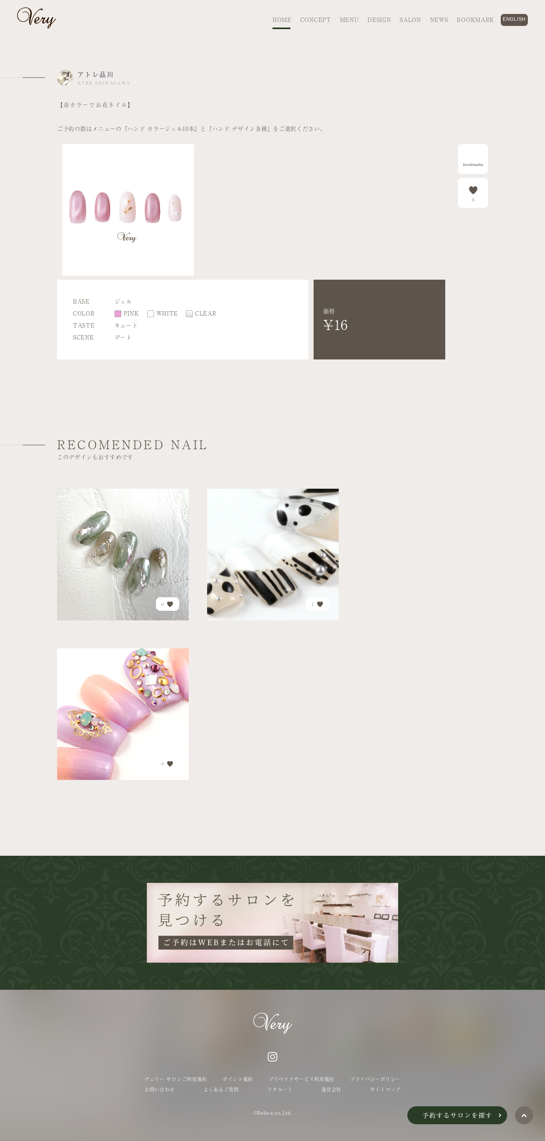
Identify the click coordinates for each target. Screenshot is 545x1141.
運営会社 (331, 1089)
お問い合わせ (159, 1089)
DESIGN (379, 20)
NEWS (439, 20)
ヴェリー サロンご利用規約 (175, 1079)
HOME (282, 20)
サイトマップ (385, 1089)
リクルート (280, 1089)
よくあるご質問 (221, 1089)
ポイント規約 (238, 1079)
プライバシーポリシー (375, 1079)
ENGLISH (514, 19)
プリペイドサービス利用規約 (301, 1079)
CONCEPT (315, 20)
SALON (410, 20)
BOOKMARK (475, 20)
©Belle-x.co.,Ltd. (272, 1112)
